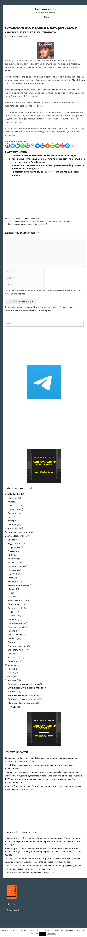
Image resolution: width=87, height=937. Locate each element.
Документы (13, 551)
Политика (12, 619)
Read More (51, 934)
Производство (15, 623)
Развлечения (14, 634)
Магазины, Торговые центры (22, 703)
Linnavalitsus (14, 505)
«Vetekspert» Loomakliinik (41, 872)
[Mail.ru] (42, 145)
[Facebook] (7, 145)
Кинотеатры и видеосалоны (22, 695)
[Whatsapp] (22, 145)
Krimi (10, 501)
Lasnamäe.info (45, 9)
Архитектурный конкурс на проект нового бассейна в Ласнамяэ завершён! (42, 772)
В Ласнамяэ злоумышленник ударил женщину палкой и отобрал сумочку (39, 221)
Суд (9, 653)
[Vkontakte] (37, 145)
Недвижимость (15, 600)
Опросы (8, 676)
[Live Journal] (72, 145)
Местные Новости (24, 219)
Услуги (11, 672)
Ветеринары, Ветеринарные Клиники (26, 687)
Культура (11, 219)
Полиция (12, 707)
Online (14, 910)
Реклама (12, 638)
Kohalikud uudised (13, 494)
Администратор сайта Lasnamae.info (23, 838)
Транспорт (13, 657)
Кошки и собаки (16, 566)
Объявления (11, 665)
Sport (10, 517)
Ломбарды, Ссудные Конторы (23, 699)
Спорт (11, 642)
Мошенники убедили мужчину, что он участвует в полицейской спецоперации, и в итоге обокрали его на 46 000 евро (43, 841)
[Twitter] (12, 145)
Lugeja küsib (14, 509)
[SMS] (52, 145)
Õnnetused (13, 513)
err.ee (7, 70)
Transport (12, 520)
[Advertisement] (46, 196)
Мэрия (11, 589)
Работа (11, 631)
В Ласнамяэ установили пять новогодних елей (27, 224)
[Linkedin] (17, 145)
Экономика (13, 661)
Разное (11, 669)
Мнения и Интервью (18, 585)
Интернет (12, 562)
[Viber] (27, 145)
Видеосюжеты (15, 543)
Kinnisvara (13, 498)
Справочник (10, 680)
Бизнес (11, 539)
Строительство (15, 650)
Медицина (13, 581)
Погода (11, 615)
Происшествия (15, 627)
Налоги (11, 593)
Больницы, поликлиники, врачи (23, 684)
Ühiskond (12, 524)
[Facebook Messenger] (67, 145)
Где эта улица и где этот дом (19, 532)
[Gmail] (32, 145)
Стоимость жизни (16, 646)
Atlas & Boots (78, 80)
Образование (14, 604)
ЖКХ (10, 555)
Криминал (13, 570)
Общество (36, 219)
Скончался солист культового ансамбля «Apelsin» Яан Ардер (44, 155)
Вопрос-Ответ (12, 528)
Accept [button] (42, 934)
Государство (14, 547)
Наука (11, 596)
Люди (10, 577)
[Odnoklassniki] (47, 145)
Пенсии (11, 612)
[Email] (57, 145)
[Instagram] (62, 145)
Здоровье (13, 558)
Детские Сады (15, 691)
